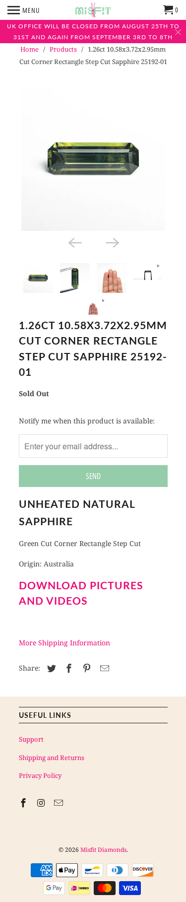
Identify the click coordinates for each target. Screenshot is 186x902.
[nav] (23, 10)
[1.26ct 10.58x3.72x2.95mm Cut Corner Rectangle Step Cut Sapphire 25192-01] (93, 159)
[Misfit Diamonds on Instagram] (41, 803)
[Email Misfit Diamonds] (59, 803)
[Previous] (74, 242)
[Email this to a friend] (103, 668)
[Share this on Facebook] (67, 668)
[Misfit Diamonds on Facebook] (24, 803)
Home (29, 49)
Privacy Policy (40, 775)
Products (63, 49)
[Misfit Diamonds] (93, 10)
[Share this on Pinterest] (85, 668)
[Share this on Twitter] (50, 668)
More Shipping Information (64, 642)
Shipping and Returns (51, 757)
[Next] (112, 242)
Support (31, 739)
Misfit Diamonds (103, 849)
